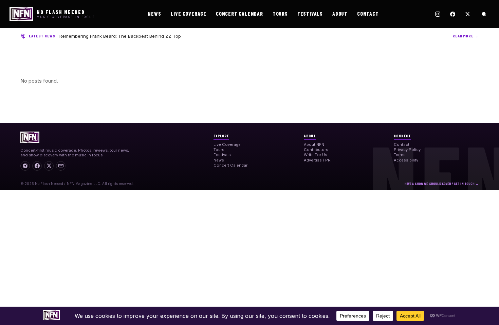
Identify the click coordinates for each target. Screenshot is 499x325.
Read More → (465, 35)
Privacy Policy (407, 149)
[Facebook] (452, 14)
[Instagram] (437, 14)
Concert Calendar (239, 14)
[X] (49, 166)
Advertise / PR (317, 160)
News (154, 14)
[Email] (61, 166)
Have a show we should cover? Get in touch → (442, 184)
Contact (368, 14)
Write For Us (315, 154)
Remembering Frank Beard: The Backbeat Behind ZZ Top (120, 36)
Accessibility (406, 160)
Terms (400, 154)
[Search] (483, 14)
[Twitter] (467, 14)
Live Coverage (188, 14)
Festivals (310, 14)
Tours (280, 14)
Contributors (316, 149)
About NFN (314, 144)
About (340, 14)
